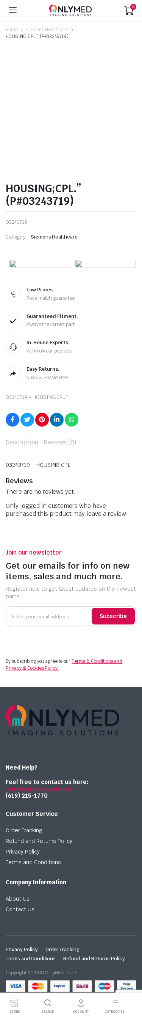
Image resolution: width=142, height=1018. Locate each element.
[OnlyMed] (70, 10)
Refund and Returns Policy (39, 841)
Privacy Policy (23, 851)
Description (22, 442)
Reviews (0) (60, 442)
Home (12, 30)
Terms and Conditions (33, 862)
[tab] (22, 442)
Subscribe (113, 616)
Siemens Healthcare (46, 30)
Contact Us (20, 909)
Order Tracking (24, 830)
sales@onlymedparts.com (40, 789)
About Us (18, 898)
